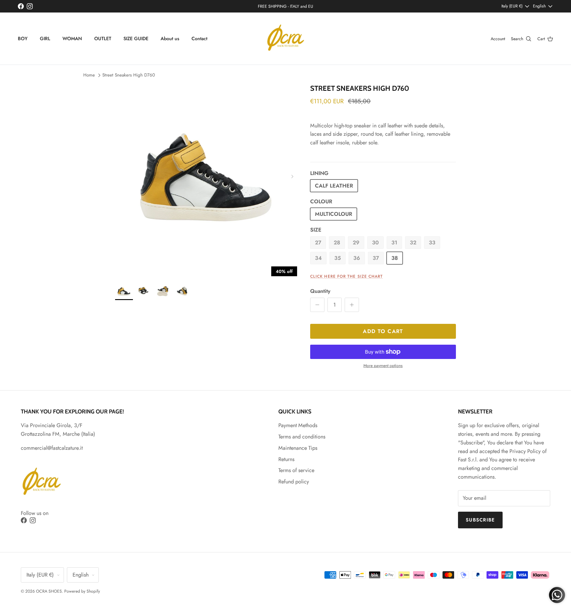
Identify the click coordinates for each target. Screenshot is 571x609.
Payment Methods (297, 425)
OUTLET (102, 38)
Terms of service (296, 470)
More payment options (383, 365)
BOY (23, 38)
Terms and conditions (301, 437)
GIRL (45, 38)
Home (89, 75)
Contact (199, 38)
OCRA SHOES (49, 591)
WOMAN (72, 38)
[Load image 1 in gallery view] (206, 175)
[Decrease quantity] (317, 305)
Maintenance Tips (297, 448)
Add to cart (383, 331)
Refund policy (293, 481)
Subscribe (480, 519)
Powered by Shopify (82, 591)
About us (170, 38)
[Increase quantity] (352, 305)
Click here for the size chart (346, 276)
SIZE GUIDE (135, 38)
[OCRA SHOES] (286, 38)
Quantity (320, 291)
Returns (286, 459)
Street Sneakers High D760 (128, 75)
